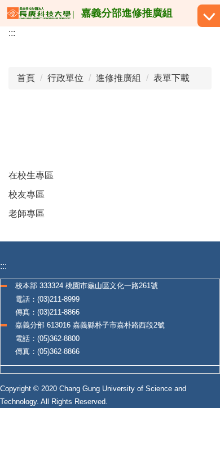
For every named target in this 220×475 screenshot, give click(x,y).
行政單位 (65, 78)
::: (11, 33)
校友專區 (26, 194)
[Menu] (208, 16)
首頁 (26, 78)
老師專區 (26, 213)
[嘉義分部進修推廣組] (40, 13)
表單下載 (171, 78)
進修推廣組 (118, 78)
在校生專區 (31, 175)
